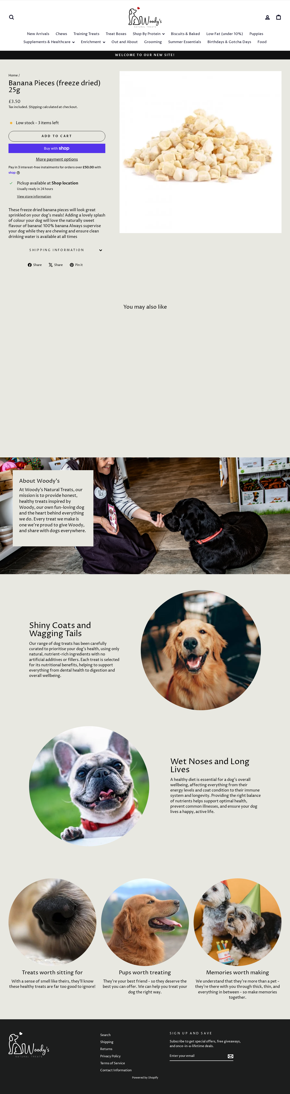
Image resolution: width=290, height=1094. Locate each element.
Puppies (256, 34)
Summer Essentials (184, 42)
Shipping (35, 107)
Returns (106, 1049)
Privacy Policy (110, 1056)
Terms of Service (112, 1063)
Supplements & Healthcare (47, 42)
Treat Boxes (116, 34)
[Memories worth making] (238, 922)
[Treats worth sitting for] (52, 922)
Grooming (153, 42)
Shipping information (56, 250)
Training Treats (86, 34)
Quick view (40, 412)
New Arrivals (38, 34)
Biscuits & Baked (185, 34)
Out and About (124, 42)
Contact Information (116, 1070)
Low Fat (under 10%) (224, 34)
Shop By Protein (147, 34)
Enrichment (91, 42)
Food (262, 42)
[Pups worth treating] (145, 922)
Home (13, 75)
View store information (34, 197)
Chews (61, 34)
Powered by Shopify (145, 1078)
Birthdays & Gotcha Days (229, 42)
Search (105, 1035)
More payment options (57, 159)
